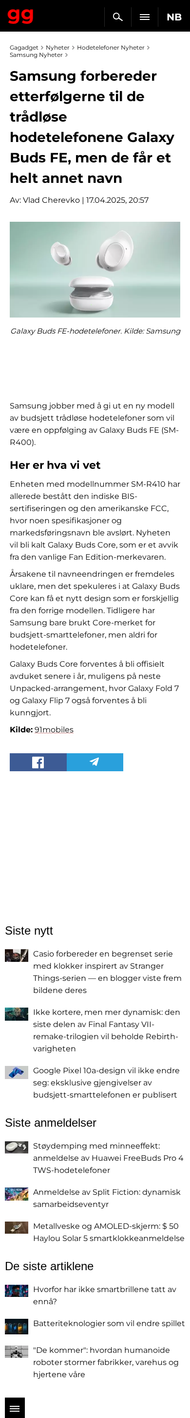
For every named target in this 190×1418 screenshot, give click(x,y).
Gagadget (20, 14)
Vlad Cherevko (51, 200)
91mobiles (54, 729)
